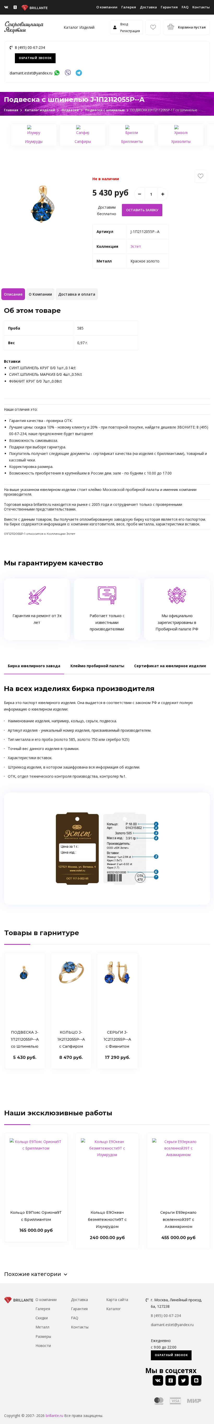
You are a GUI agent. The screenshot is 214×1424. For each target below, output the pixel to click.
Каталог (113, 1308)
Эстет (135, 246)
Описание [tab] (13, 294)
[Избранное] (152, 27)
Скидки (41, 1317)
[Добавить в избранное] (200, 176)
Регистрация (130, 31)
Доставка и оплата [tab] (76, 294)
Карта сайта (117, 1299)
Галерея (128, 7)
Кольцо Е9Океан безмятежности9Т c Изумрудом (36, 1219)
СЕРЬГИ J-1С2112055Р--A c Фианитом (117, 1039)
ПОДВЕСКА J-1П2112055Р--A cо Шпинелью (25, 1039)
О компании (106, 7)
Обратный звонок (35, 58)
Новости (43, 1345)
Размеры (43, 1336)
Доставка (148, 7)
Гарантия (169, 7)
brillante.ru (54, 1415)
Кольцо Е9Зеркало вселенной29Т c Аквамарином (178, 1219)
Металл (42, 1327)
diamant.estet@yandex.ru (31, 73)
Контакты (201, 7)
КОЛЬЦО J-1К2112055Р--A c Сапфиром (71, 1039)
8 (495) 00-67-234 (30, 47)
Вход (124, 24)
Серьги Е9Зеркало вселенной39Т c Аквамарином (107, 1219)
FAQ (185, 7)
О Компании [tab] (40, 294)
